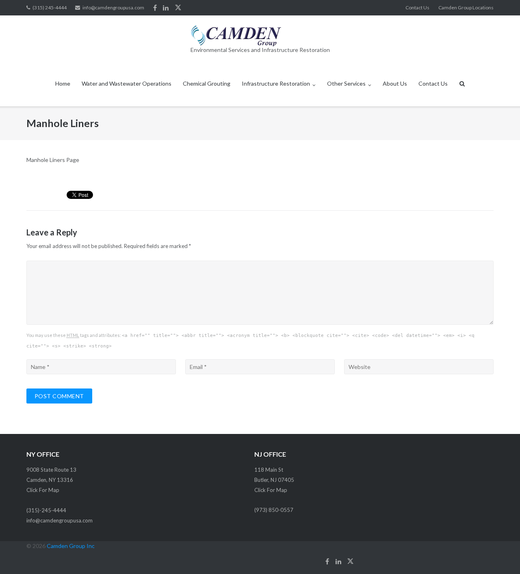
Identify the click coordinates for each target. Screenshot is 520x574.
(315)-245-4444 (46, 510)
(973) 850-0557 (273, 510)
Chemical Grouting (206, 83)
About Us (395, 83)
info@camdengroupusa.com (113, 7)
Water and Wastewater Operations (126, 83)
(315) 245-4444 (49, 7)
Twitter (178, 7)
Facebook (155, 7)
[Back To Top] (500, 554)
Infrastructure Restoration (276, 83)
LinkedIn (166, 7)
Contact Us (417, 7)
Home (62, 83)
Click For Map (42, 490)
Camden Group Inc (71, 545)
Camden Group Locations (466, 7)
